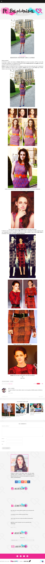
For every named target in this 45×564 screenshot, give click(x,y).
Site (2, 444)
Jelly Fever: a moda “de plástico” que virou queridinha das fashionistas (21, 523)
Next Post (41, 396)
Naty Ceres (10, 383)
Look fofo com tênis (6, 417)
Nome (3, 438)
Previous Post (5, 396)
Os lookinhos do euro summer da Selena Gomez (19, 514)
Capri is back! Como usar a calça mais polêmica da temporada (22, 518)
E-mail (3, 441)
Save (38, 383)
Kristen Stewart (5, 381)
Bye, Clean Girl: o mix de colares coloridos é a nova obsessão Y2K (22, 510)
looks (11, 381)
